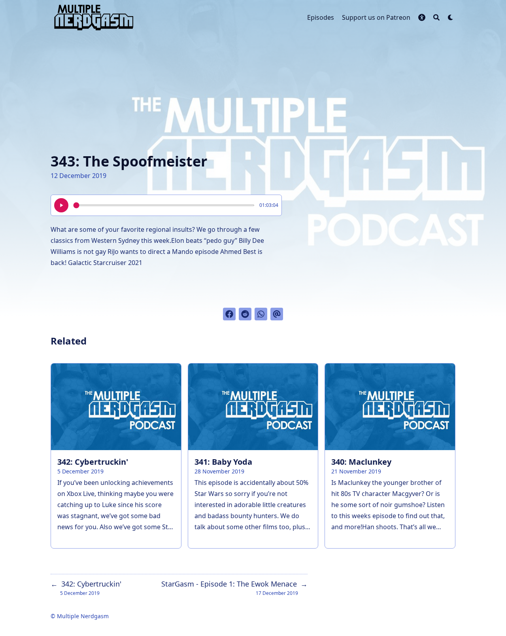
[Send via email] (276, 314)
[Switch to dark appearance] (450, 17)
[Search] (436, 17)
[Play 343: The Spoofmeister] (61, 205)
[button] (421, 17)
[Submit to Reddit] (245, 314)
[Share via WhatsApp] (261, 314)
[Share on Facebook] (229, 314)
